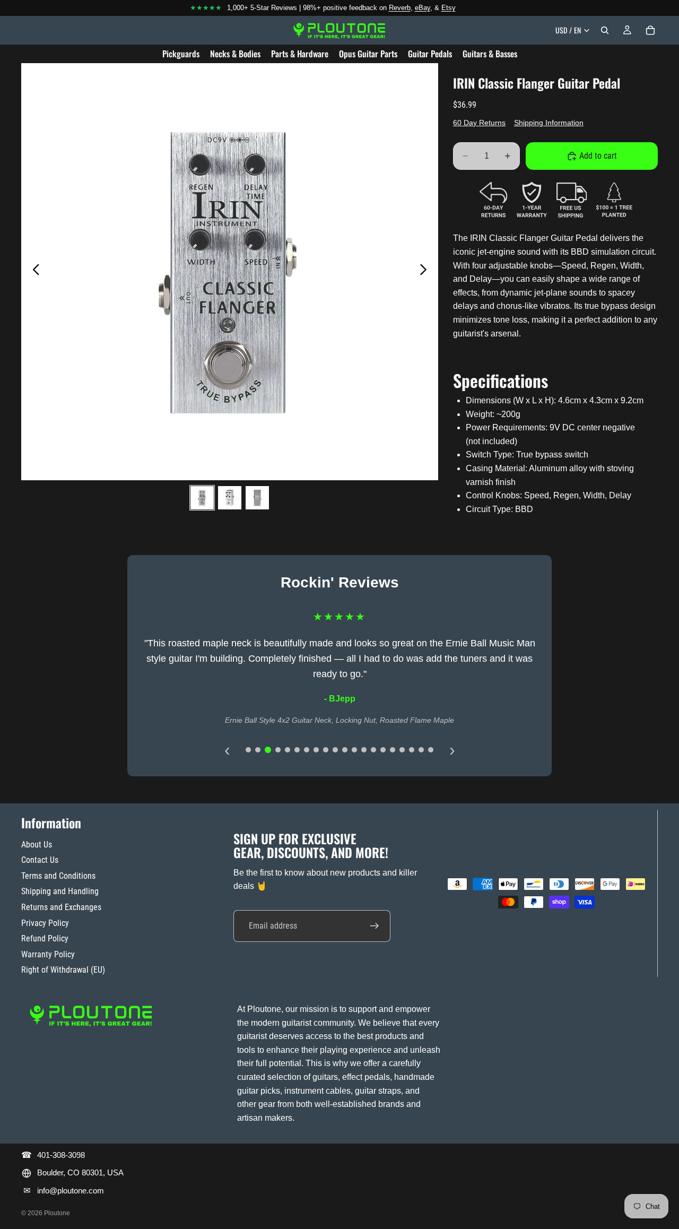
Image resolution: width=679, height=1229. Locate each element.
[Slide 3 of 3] (257, 497)
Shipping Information (549, 122)
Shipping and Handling (60, 891)
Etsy (448, 8)
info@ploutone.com (70, 1190)
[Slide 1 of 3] (202, 497)
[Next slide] (426, 271)
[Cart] (650, 30)
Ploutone (57, 1213)
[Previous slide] (33, 271)
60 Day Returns (479, 122)
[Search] (604, 30)
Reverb (400, 8)
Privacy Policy (45, 923)
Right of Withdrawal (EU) (63, 970)
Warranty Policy (48, 954)
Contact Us (39, 860)
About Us (36, 844)
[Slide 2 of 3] (229, 497)
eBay (422, 8)
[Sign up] (374, 926)
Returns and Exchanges (61, 907)
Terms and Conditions (58, 876)
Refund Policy (44, 938)
